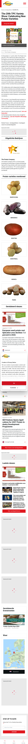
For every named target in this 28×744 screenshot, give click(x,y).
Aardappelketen (14, 123)
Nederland (16, 672)
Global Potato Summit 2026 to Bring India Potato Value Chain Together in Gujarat (19, 490)
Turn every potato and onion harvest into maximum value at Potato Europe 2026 (19, 498)
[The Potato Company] (14, 157)
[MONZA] (14, 272)
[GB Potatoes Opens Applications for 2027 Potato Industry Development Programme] (14, 422)
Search (14, 743)
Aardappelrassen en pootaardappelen (13, 124)
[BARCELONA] (14, 190)
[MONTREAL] (14, 251)
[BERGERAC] (14, 210)
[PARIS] (14, 292)
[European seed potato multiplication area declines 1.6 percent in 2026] (14, 331)
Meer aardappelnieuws (14, 511)
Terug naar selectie (9, 23)
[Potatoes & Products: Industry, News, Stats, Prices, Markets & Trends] (8, 3)
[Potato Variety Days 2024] (14, 624)
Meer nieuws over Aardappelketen (14, 448)
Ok (14, 383)
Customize (13, 387)
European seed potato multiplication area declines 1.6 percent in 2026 (13, 484)
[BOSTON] (14, 231)
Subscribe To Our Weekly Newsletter (12, 722)
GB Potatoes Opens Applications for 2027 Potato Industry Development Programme (19, 505)
